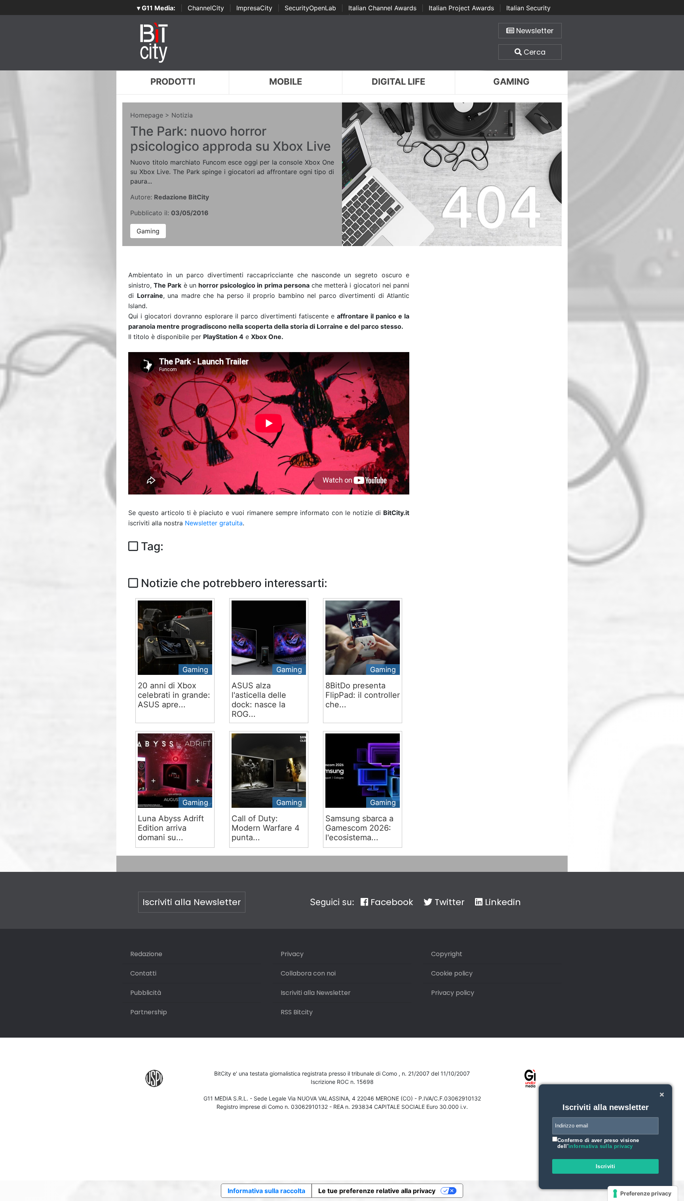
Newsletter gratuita (214, 523)
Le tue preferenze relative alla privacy (376, 1191)
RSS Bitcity (297, 1012)
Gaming (511, 81)
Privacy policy (452, 992)
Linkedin (502, 902)
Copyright (446, 954)
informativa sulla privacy (600, 1146)
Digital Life (398, 81)
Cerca (533, 52)
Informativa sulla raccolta (266, 1191)
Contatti (143, 973)
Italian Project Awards (461, 8)
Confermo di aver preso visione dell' (598, 1143)
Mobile (285, 81)
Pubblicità (145, 992)
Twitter (448, 902)
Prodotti (172, 81)
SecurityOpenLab (310, 8)
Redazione (146, 954)
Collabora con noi (308, 973)
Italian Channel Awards (382, 8)
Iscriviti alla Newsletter (191, 902)
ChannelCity (206, 8)
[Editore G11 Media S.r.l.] (530, 1077)
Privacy (292, 954)
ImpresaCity (254, 8)
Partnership (148, 1012)
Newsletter (534, 31)
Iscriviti (606, 1166)
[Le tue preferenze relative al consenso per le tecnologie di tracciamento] (643, 1193)
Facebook (390, 902)
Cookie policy (452, 973)
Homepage (146, 115)
